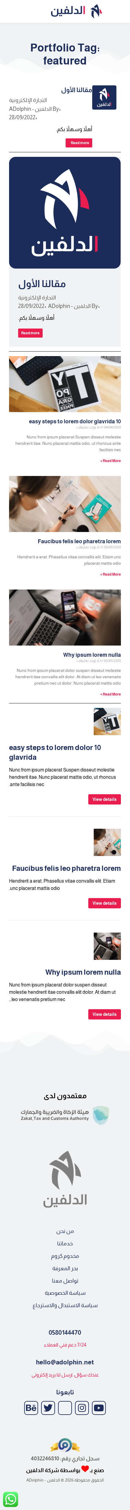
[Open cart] (7, 11)
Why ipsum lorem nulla (92, 655)
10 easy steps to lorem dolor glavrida (75, 421)
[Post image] (104, 97)
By (34, 109)
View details (105, 799)
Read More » (110, 461)
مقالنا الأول (76, 89)
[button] (121, 11)
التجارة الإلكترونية (28, 100)
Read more (80, 143)
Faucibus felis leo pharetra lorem (79, 541)
